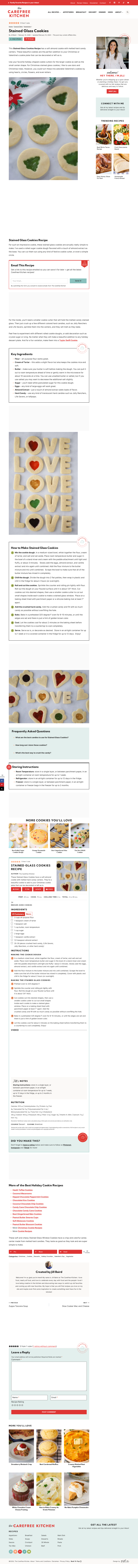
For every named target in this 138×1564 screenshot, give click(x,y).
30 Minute (45, 1542)
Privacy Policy (65, 1561)
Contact (103, 3)
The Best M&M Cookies (79, 851)
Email (54, 1397)
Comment (16, 1359)
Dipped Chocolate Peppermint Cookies (31, 1197)
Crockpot (28, 1542)
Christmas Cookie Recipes (30, 1228)
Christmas (22, 1256)
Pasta (60, 1542)
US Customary (18, 914)
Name (15, 1397)
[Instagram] (114, 3)
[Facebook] (110, 3)
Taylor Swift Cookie (68, 340)
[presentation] (18, 835)
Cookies (29, 1256)
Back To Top (75, 1561)
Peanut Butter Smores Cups (25, 1217)
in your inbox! (24, 3)
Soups (27, 1539)
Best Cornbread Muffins (49, 1464)
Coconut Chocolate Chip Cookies (28, 1204)
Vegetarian (69, 1256)
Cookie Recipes (25, 1231)
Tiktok (26, 1148)
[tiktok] (124, 3)
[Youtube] (128, 3)
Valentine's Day (59, 1256)
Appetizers (68, 12)
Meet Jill (112, 91)
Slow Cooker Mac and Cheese (75, 1304)
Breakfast (81, 12)
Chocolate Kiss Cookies (24, 1200)
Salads (43, 1535)
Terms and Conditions (43, 1561)
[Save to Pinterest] (2, 785)
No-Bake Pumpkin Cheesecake (76, 1507)
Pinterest (67, 1145)
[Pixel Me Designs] (124, 1561)
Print (16, 889)
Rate (39, 889)
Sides (110, 12)
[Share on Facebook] (2, 781)
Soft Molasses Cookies (23, 1221)
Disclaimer (94, 3)
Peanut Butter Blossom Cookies (27, 1224)
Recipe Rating (17, 1402)
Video (50, 889)
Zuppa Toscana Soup (18, 1304)
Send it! (78, 281)
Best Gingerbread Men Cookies (59, 851)
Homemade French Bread (119, 177)
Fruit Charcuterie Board (121, 148)
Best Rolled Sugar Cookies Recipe (18, 851)
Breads (60, 1539)
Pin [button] (27, 889)
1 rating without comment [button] (44, 1346)
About (72, 3)
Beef (43, 1546)
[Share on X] (2, 789)
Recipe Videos (82, 3)
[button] (10, 23)
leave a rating (29, 1145)
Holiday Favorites (47, 1256)
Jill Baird (13, 35)
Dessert (93, 12)
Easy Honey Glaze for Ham (103, 177)
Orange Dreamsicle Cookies (38, 851)
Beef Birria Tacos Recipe (103, 148)
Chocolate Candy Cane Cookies (27, 1211)
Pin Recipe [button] (31, 39)
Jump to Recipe (16, 39)
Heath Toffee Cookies (23, 1190)
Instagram (15, 1148)
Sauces (11, 1542)
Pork (59, 1546)
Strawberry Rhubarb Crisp (21, 1464)
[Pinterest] (119, 3)
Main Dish (61, 1535)
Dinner (102, 12)
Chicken (28, 1546)
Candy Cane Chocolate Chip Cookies (30, 1207)
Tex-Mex (12, 1546)
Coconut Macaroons (22, 1193)
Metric (28, 914)
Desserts (37, 1256)
